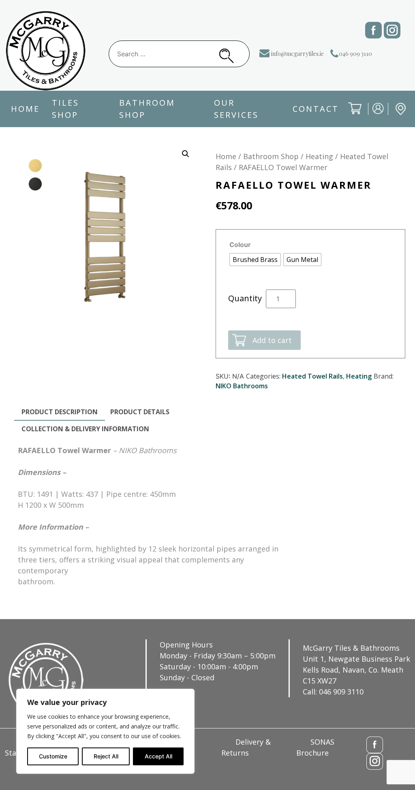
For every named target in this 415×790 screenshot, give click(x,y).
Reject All (106, 756)
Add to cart (272, 340)
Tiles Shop (65, 108)
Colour (240, 245)
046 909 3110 (355, 53)
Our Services (236, 108)
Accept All (158, 756)
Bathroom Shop (147, 108)
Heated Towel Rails (312, 376)
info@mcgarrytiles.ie (297, 53)
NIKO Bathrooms (242, 385)
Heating (319, 156)
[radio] (255, 259)
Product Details (139, 411)
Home (25, 108)
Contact (316, 108)
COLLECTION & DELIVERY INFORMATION (85, 428)
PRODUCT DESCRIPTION (59, 411)
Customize (53, 756)
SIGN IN (373, 114)
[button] (185, 154)
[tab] (59, 412)
